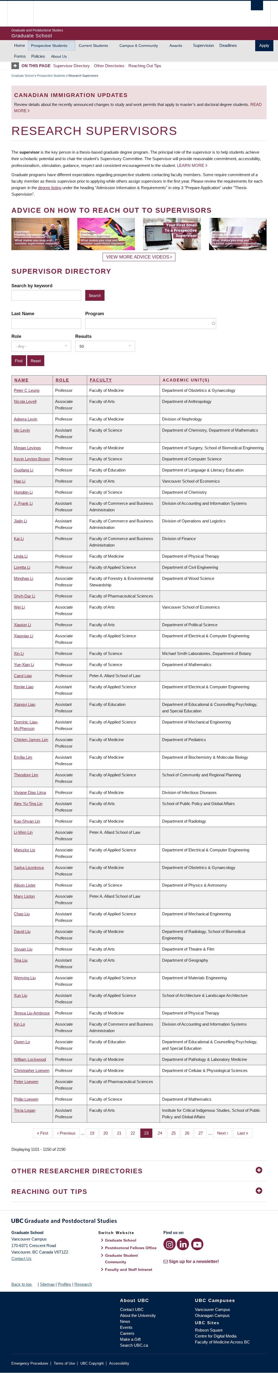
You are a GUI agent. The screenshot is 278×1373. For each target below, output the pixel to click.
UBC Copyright (92, 1363)
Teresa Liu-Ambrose (32, 1013)
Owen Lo (22, 1041)
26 (189, 1133)
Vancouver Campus (212, 1309)
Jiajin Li (20, 521)
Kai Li (19, 538)
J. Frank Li (23, 503)
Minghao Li (23, 578)
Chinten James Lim (31, 739)
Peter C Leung (26, 390)
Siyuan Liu (23, 949)
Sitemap (47, 1284)
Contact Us (21, 1258)
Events (126, 1327)
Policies (38, 56)
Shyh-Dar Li (24, 596)
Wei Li (19, 607)
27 (202, 1133)
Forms (20, 56)
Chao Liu (22, 914)
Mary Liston (24, 896)
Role (16, 336)
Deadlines (228, 45)
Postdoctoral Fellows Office (131, 1248)
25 (175, 1133)
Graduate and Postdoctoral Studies (139, 1222)
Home (19, 45)
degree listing (49, 187)
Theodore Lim (26, 775)
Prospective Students (49, 45)
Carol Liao (23, 675)
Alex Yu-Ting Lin (28, 803)
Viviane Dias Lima (30, 792)
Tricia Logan (24, 1110)
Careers (127, 1333)
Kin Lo (19, 1024)
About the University (138, 1315)
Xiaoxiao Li (23, 636)
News (125, 1321)
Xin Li (19, 653)
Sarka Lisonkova (29, 867)
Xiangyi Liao (24, 704)
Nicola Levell (25, 401)
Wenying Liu (25, 977)
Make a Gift (130, 1339)
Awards (175, 45)
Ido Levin (22, 430)
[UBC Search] (257, 5)
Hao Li (19, 481)
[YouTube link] (197, 1244)
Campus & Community (138, 45)
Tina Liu (20, 960)
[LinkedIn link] (183, 1244)
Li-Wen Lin (23, 832)
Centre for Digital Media (215, 1336)
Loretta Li (22, 567)
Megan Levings (27, 447)
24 (162, 1133)
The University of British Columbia (24, 14)
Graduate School (22, 75)
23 (148, 1133)
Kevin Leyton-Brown (32, 459)
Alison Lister (25, 885)
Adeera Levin (25, 419)
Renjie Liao (23, 686)
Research (83, 1284)
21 (121, 1133)
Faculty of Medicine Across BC (222, 1342)
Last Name (22, 313)
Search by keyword (31, 285)
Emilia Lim (23, 757)
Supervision (203, 45)
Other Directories (109, 65)
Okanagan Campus (212, 1315)
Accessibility (119, 1363)
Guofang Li (23, 470)
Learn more (190, 165)
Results (83, 336)
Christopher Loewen (31, 1070)
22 (135, 1133)
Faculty (101, 380)
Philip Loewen (26, 1099)
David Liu (22, 931)
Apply (264, 45)
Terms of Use (64, 1363)
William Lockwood (30, 1059)
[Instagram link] (169, 1244)
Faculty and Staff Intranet (128, 1269)
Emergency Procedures (29, 1363)
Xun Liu (20, 995)
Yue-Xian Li (24, 664)
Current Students (93, 45)
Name (21, 380)
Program (94, 313)
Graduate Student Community (121, 1258)
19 (94, 1133)
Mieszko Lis (24, 850)
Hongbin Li (23, 492)
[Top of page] (16, 65)
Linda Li (20, 556)
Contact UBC (132, 1309)
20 (107, 1133)
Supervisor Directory (71, 65)
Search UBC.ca (134, 1345)
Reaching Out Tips (144, 65)
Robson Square (209, 1330)
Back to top (22, 1284)
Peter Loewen (26, 1081)
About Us (59, 56)
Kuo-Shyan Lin (27, 821)
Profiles (64, 1284)
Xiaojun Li (22, 624)
